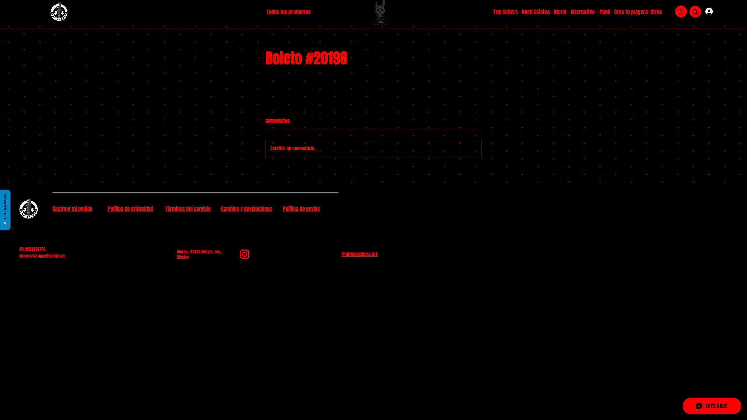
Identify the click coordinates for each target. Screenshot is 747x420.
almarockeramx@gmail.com (42, 256)
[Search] (695, 12)
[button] (681, 11)
